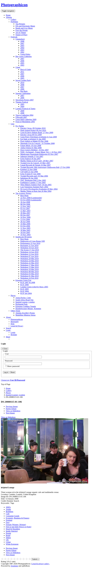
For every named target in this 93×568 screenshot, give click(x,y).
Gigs (12, 124)
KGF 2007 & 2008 (27, 282)
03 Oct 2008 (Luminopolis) (30, 200)
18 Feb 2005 (25, 232)
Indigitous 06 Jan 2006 (29, 178)
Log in (6, 372)
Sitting (8, 538)
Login (13, 332)
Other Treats (15, 311)
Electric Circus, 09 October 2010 (33, 128)
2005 (22, 46)
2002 (22, 52)
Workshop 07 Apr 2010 (29, 256)
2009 (22, 111)
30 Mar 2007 (25, 213)
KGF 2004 (24, 291)
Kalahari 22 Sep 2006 (28, 169)
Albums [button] (9, 17)
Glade (18, 67)
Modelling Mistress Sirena (25, 315)
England (9, 520)
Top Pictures (20, 24)
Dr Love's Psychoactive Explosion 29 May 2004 (39, 189)
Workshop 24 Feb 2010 (29, 278)
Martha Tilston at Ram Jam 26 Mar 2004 (35, 191)
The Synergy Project (23, 193)
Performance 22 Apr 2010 (30, 243)
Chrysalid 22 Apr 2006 (29, 172)
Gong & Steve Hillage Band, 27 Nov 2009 (36, 132)
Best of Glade (25, 69)
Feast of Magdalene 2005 (25, 122)
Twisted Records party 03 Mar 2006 (34, 176)
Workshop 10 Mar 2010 (29, 269)
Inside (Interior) (12, 531)
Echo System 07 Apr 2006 (30, 174)
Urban (8, 542)
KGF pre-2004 (26, 293)
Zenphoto (14, 566)
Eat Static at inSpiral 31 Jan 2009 (33, 139)
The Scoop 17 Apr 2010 (29, 250)
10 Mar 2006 (25, 224)
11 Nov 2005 (25, 228)
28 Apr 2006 (25, 222)
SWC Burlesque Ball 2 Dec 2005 (33, 180)
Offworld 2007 (21, 117)
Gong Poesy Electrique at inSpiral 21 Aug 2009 (38, 137)
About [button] (8, 317)
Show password (13, 366)
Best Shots (24, 196)
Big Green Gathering (24, 56)
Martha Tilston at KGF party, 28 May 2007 (36, 161)
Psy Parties (20, 126)
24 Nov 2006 (25, 217)
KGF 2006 (24, 285)
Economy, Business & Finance (17, 518)
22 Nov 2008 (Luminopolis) (31, 198)
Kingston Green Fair (23, 280)
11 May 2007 (25, 211)
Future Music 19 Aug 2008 (30, 146)
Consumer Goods (12, 516)
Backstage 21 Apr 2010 (29, 246)
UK (7, 540)
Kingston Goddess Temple (26, 306)
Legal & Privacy (17, 326)
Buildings (9, 512)
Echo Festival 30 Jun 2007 (30, 159)
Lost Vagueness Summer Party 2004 (34, 187)
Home (8, 15)
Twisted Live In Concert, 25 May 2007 (35, 163)
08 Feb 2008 (25, 204)
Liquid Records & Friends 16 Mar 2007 (35, 165)
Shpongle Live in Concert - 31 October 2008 (37, 143)
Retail (8, 535)
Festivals (14, 37)
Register (14, 335)
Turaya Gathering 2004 (24, 115)
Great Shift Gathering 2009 (26, 119)
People (8, 533)
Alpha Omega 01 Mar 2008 (31, 148)
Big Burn (23, 91)
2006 (22, 61)
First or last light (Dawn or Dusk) (18, 527)
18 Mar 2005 (25, 230)
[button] (8, 330)
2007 (22, 43)
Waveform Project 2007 (25, 100)
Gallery (13, 19)
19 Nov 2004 (25, 235)
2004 (22, 48)
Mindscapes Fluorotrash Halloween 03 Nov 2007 (39, 154)
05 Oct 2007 (25, 209)
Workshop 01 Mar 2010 (29, 276)
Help (12, 324)
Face (7, 522)
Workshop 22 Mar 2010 (29, 263)
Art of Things (21, 33)
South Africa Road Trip (24, 300)
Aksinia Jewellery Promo (25, 313)
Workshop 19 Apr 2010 (29, 248)
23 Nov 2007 (25, 206)
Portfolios (14, 22)
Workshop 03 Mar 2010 (29, 274)
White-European (12, 544)
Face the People (22, 30)
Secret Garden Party (23, 80)
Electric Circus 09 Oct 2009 (31, 135)
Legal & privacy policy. (40, 564)
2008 (22, 41)
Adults (8, 509)
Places (13, 296)
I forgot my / (13, 380)
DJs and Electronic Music (25, 26)
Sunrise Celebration (23, 93)
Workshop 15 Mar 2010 (29, 267)
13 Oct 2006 (25, 219)
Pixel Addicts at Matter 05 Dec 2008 (34, 141)
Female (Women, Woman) (16, 525)
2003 (22, 50)
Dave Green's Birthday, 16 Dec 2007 (34, 150)
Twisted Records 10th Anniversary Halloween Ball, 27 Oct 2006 (45, 167)
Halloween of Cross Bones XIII (32, 241)
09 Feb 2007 (25, 215)
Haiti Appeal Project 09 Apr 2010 (33, 130)
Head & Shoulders (13, 529)
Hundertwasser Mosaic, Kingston (28, 309)
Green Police (25, 54)
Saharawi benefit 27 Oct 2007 (31, 156)
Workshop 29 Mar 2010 (29, 259)
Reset (13, 372)
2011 (22, 72)
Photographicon (17, 319)
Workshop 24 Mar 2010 (29, 261)
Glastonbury (20, 39)
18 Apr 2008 (25, 202)
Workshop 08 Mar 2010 (29, 272)
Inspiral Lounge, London (25, 302)
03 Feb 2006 (25, 226)
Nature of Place (21, 35)
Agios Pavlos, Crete (23, 298)
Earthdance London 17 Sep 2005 (33, 182)
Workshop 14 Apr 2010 (29, 252)
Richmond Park (21, 304)
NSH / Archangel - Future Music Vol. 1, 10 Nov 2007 (41, 152)
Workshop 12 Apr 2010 (29, 254)
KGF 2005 (24, 289)
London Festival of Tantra (25, 109)
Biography (15, 322)
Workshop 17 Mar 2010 (29, 265)
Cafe (7, 514)
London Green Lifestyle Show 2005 (34, 287)
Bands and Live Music (24, 28)
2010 (22, 83)
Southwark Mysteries (24, 237)
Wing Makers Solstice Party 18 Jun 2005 (35, 185)
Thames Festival (22, 102)
